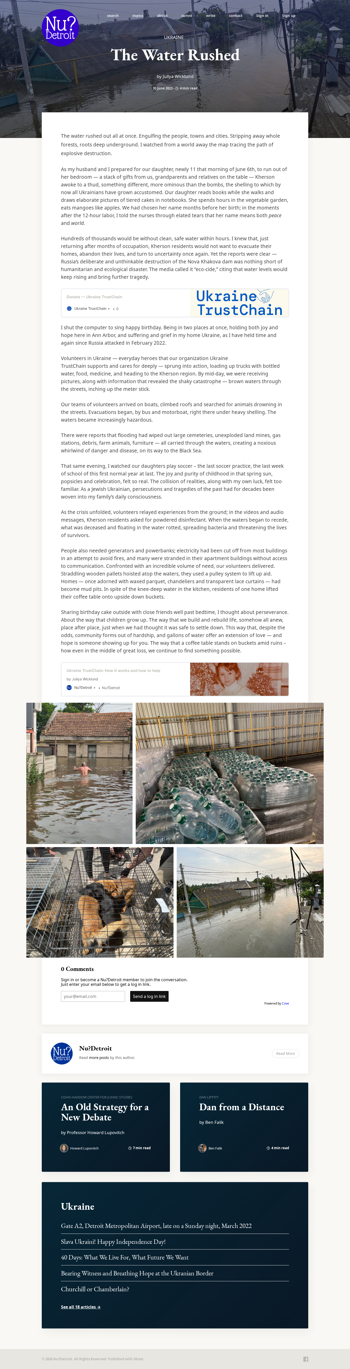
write (210, 15)
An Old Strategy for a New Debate (105, 1111)
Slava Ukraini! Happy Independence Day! (113, 1241)
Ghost (138, 1359)
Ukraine (77, 1206)
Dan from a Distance (241, 1106)
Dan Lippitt (209, 1097)
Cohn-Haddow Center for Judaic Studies (96, 1097)
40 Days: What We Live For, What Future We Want (125, 1257)
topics (137, 15)
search (113, 15)
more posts (99, 1057)
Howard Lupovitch (84, 1148)
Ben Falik (215, 1148)
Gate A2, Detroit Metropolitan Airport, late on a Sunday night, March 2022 (156, 1225)
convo (186, 15)
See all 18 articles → (81, 1307)
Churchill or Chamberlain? (95, 1289)
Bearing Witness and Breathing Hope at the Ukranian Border (137, 1273)
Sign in (262, 15)
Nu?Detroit (95, 1048)
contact (235, 15)
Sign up (288, 15)
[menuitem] (113, 15)
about (162, 15)
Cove (285, 1003)
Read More (285, 1053)
